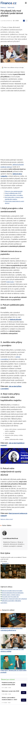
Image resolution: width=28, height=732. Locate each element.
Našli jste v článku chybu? (7, 519)
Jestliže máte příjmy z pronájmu (14, 195)
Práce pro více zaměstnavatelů (13, 191)
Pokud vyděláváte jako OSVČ (13, 193)
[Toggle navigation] (25, 3)
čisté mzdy (10, 282)
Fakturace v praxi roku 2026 (10, 691)
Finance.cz (3, 7)
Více (23, 685)
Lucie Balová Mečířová (6, 20)
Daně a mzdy (11, 7)
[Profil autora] (4, 533)
